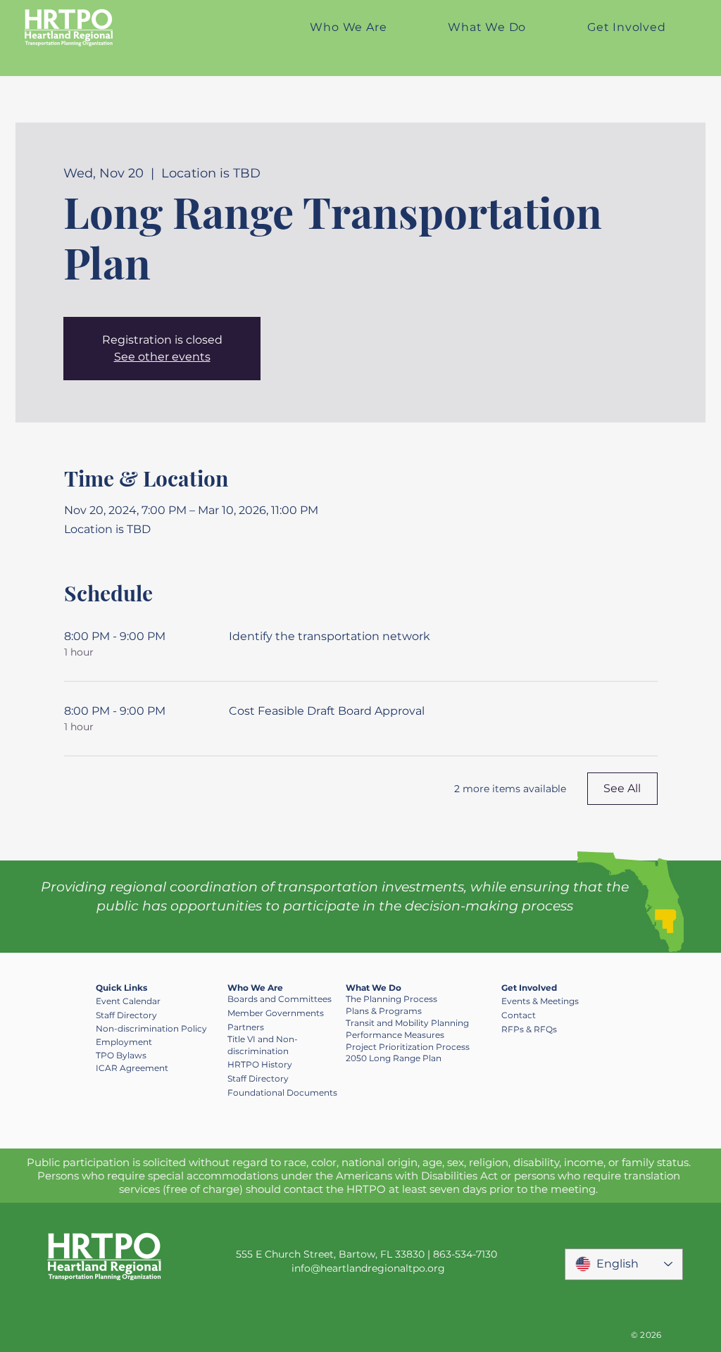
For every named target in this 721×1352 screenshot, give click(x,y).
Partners (245, 1027)
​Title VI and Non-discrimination (262, 1045)
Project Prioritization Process (408, 1046)
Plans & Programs (384, 1011)
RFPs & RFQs (529, 1029)
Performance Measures (395, 1034)
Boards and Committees (279, 999)
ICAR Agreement (132, 1068)
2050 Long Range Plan (393, 1058)
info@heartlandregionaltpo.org (368, 1268)
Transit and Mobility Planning (407, 1023)
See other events (162, 356)
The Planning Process (391, 999)
